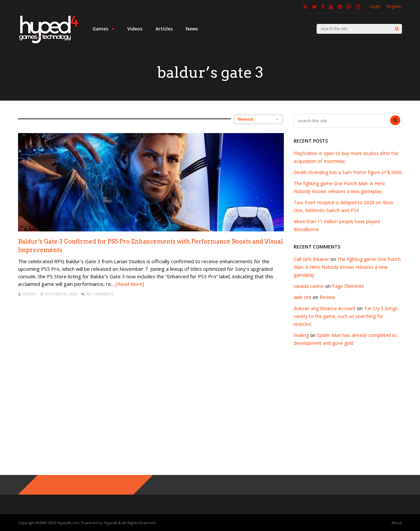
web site (302, 297)
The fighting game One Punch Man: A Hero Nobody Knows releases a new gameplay (347, 267)
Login (375, 6)
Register (394, 6)
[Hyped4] (48, 43)
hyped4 (29, 293)
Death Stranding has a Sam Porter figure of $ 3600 (348, 172)
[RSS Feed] (305, 6)
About (396, 522)
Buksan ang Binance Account (325, 308)
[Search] (397, 29)
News (192, 29)
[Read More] (130, 284)
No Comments (100, 293)
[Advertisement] (210, 416)
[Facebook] (322, 6)
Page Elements (348, 286)
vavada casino (309, 286)
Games (100, 29)
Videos (134, 29)
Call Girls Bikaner (311, 259)
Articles (164, 29)
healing (301, 335)
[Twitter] (314, 6)
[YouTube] (331, 6)
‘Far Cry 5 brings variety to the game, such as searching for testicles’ (346, 316)
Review (327, 297)
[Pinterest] (340, 6)
